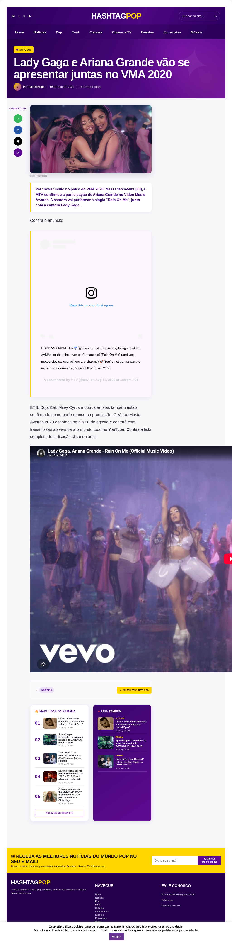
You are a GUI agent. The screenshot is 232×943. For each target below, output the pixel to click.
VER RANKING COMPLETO (59, 813)
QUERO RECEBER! (209, 860)
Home (19, 32)
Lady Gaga (70, 205)
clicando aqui (84, 436)
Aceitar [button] (116, 936)
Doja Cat (48, 407)
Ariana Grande (105, 195)
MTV (74, 380)
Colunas (95, 32)
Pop (59, 32)
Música (196, 32)
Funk (76, 32)
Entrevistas (172, 32)
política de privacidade (180, 930)
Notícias (40, 32)
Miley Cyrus (69, 407)
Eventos (147, 32)
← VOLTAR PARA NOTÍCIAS (134, 690)
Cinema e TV (121, 32)
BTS (34, 407)
